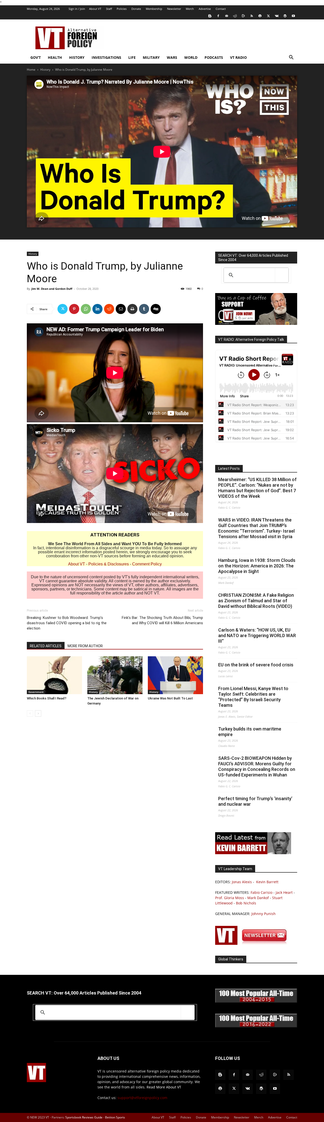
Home (31, 69)
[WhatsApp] (86, 309)
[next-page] (38, 713)
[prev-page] (30, 713)
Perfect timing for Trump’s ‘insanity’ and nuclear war (255, 801)
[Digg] (156, 309)
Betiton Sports (115, 1117)
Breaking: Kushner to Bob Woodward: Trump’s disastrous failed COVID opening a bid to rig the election (67, 623)
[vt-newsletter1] (253, 943)
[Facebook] (218, 15)
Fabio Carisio (261, 892)
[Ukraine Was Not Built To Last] (175, 675)
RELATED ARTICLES (46, 646)
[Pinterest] (74, 309)
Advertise (205, 9)
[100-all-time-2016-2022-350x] (256, 1026)
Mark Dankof (258, 897)
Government (36, 692)
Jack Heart (284, 892)
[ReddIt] (109, 309)
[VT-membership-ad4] (256, 323)
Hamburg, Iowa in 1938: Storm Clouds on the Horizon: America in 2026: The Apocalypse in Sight (256, 566)
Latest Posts (229, 468)
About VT (95, 9)
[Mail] (226, 15)
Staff (109, 9)
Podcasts (214, 57)
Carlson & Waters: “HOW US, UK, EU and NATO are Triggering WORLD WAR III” (257, 635)
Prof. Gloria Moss (229, 897)
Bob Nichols (246, 903)
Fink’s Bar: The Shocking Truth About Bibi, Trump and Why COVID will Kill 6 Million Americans (162, 620)
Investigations (106, 57)
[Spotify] (260, 15)
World (190, 57)
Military (151, 57)
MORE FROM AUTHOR (85, 646)
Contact (221, 9)
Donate (136, 9)
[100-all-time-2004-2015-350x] (256, 1001)
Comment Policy (147, 564)
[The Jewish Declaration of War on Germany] (115, 675)
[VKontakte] (276, 15)
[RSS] (251, 15)
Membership (154, 9)
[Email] (121, 309)
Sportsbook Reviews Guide (84, 1117)
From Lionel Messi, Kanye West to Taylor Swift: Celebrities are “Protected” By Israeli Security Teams (253, 697)
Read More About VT (164, 1087)
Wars (172, 57)
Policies (122, 9)
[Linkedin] (97, 309)
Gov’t (35, 57)
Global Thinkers (230, 959)
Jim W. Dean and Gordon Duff (51, 289)
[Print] (132, 309)
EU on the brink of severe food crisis (255, 664)
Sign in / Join (77, 9)
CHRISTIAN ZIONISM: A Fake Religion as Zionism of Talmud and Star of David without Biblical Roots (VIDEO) (256, 600)
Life (132, 57)
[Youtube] (293, 15)
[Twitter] (268, 15)
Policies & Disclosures (108, 564)
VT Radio (238, 57)
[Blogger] (210, 15)
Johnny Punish (263, 913)
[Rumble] (243, 15)
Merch (190, 9)
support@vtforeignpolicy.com (142, 1097)
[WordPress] (285, 15)
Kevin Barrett (267, 881)
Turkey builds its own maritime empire (249, 731)
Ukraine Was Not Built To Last (170, 698)
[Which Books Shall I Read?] (54, 675)
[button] (291, 58)
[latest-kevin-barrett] (253, 852)
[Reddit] (235, 15)
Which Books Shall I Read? (46, 698)
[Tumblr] (144, 309)
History (77, 57)
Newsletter (174, 9)
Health (55, 57)
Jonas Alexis (242, 881)
